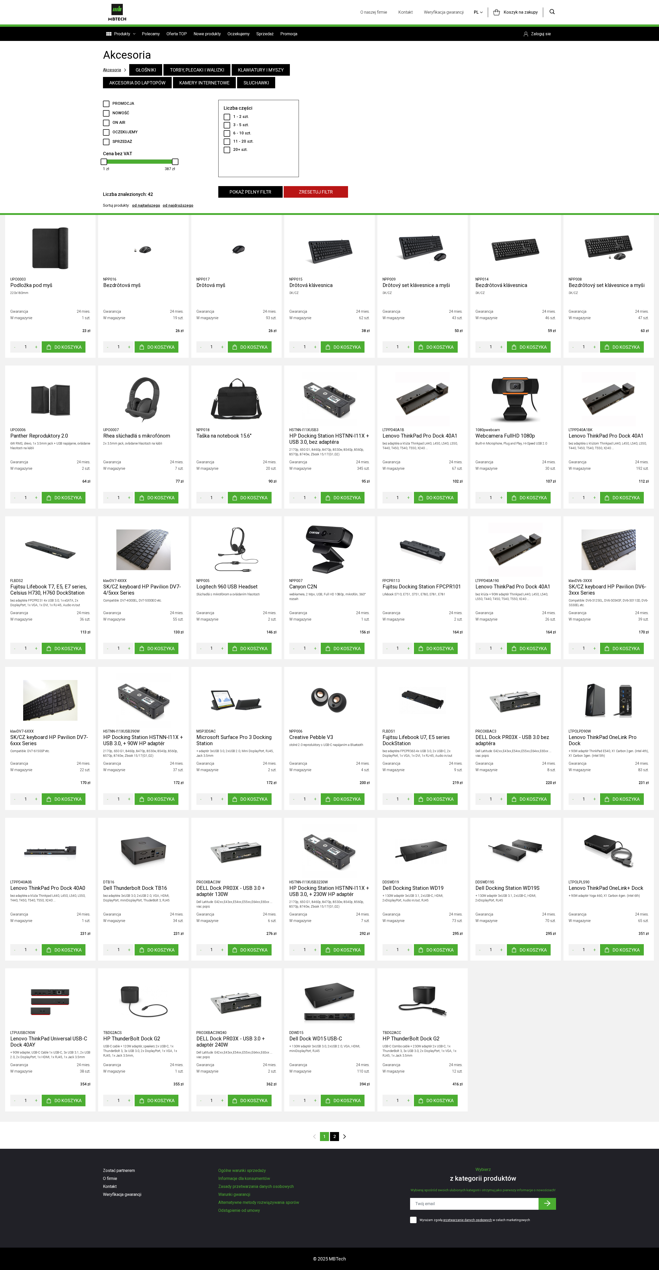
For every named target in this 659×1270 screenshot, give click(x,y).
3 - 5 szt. (241, 125)
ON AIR (118, 122)
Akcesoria (112, 69)
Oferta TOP (177, 33)
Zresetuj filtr (316, 192)
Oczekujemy (239, 33)
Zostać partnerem (119, 1170)
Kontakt (405, 12)
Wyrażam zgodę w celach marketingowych (475, 1220)
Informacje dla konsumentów (244, 1178)
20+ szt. (240, 149)
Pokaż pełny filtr (250, 192)
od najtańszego (146, 205)
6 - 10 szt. (242, 133)
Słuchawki (256, 82)
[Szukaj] (552, 12)
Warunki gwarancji (234, 1194)
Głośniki (146, 70)
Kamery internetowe (204, 82)
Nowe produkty (207, 33)
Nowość (120, 113)
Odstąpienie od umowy (239, 1210)
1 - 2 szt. (241, 116)
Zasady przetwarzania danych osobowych (256, 1186)
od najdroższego (178, 205)
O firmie (110, 1178)
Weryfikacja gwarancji (444, 12)
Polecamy (151, 33)
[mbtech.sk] (117, 12)
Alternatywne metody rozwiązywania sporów (258, 1202)
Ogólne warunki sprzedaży (242, 1170)
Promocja (288, 33)
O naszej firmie (373, 12)
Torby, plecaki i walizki (197, 70)
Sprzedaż (265, 33)
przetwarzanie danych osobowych (467, 1220)
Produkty (122, 33)
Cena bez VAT (117, 153)
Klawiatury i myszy (261, 70)
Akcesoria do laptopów (137, 82)
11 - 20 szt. (243, 141)
